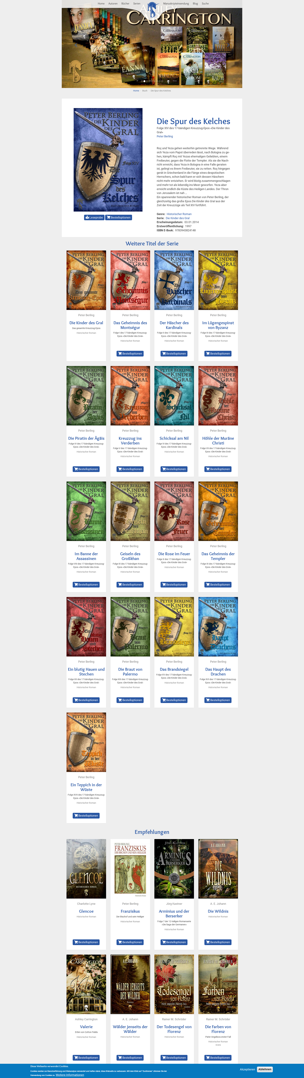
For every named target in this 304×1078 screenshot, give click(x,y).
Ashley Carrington (86, 1019)
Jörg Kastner (174, 903)
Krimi (218, 1045)
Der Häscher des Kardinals (174, 325)
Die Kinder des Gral (178, 218)
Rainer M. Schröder (174, 1019)
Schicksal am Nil (174, 438)
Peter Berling (165, 136)
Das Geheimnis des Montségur (130, 325)
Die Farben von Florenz (218, 1029)
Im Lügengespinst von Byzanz (218, 325)
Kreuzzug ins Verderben (130, 441)
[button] (75, 44)
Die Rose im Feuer (174, 553)
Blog (195, 3)
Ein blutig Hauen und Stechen (86, 672)
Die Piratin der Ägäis (86, 438)
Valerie (86, 1026)
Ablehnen (264, 1069)
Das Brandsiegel (174, 669)
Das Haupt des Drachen (218, 672)
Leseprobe (96, 217)
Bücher (125, 3)
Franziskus (130, 911)
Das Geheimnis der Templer (218, 556)
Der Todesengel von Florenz (174, 1029)
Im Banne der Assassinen (86, 556)
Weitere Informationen (70, 1075)
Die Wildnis (218, 911)
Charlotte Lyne (86, 903)
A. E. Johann (218, 903)
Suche (205, 3)
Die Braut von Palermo (130, 672)
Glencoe (86, 911)
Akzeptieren (247, 1069)
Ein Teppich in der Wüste (86, 787)
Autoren (112, 3)
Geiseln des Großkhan (130, 556)
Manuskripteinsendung (176, 3)
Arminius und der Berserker (174, 914)
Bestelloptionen (120, 217)
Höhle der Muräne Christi (218, 441)
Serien (136, 3)
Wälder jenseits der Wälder (130, 1029)
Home (101, 3)
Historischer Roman (179, 214)
